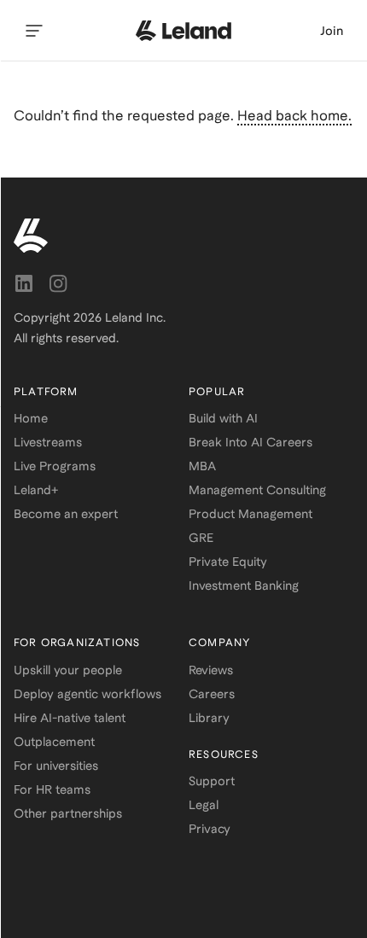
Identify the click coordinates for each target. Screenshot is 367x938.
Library (209, 718)
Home (31, 418)
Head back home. (294, 116)
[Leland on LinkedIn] (24, 283)
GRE (201, 538)
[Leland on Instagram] (58, 283)
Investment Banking (244, 585)
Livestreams (48, 442)
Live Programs (55, 466)
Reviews (211, 670)
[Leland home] (183, 30)
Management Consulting (257, 490)
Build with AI (223, 418)
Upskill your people (68, 670)
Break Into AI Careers (250, 442)
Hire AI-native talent (69, 718)
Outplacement (54, 742)
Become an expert (66, 514)
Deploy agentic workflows (87, 694)
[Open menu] (34, 30)
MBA (202, 466)
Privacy (209, 829)
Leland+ (36, 490)
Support (212, 781)
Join (331, 31)
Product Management (250, 514)
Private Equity (228, 561)
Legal (203, 805)
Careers (212, 694)
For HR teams (52, 789)
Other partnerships (68, 813)
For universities (56, 765)
